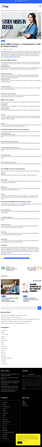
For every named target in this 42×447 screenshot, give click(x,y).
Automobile (3, 330)
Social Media (3, 360)
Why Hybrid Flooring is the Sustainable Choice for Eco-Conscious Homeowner (16, 321)
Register (24, 402)
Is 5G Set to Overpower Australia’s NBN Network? (18, 254)
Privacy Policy (25, 405)
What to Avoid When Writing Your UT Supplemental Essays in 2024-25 (15, 323)
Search (39, 308)
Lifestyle (2, 352)
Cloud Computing (4, 334)
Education (3, 40)
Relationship (3, 356)
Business (2, 332)
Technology (3, 362)
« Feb (23, 388)
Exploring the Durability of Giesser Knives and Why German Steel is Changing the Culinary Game (20, 319)
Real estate (3, 354)
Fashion (2, 342)
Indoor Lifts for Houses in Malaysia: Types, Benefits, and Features (14, 315)
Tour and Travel (4, 364)
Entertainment (4, 340)
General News (4, 346)
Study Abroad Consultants (8, 258)
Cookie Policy (23, 440)
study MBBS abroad (17, 258)
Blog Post (24, 404)
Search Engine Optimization (6, 358)
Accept (20, 442)
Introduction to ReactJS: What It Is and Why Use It (11, 317)
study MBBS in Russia (25, 258)
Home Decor (3, 350)
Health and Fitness (5, 348)
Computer (3, 336)
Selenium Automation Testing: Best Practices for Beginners (31, 299)
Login (23, 401)
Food (2, 344)
